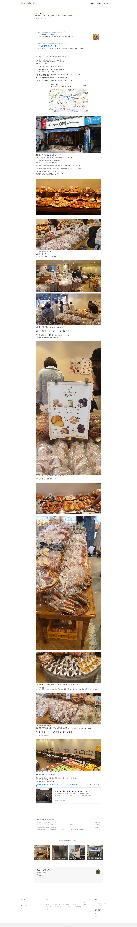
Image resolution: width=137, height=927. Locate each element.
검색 (114, 903)
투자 (68, 904)
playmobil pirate (64, 902)
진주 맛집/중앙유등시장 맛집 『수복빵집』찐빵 (47, 827)
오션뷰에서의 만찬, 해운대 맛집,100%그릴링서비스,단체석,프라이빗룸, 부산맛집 (60, 48)
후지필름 (80, 904)
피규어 (57, 906)
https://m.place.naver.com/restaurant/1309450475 (51, 43)
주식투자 (48, 904)
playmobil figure (87, 902)
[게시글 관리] (44, 813)
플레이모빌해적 (77, 906)
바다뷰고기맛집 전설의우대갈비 (48, 46)
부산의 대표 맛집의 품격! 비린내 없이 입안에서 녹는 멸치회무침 (56, 36)
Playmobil (69, 906)
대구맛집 (63, 906)
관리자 (74, 924)
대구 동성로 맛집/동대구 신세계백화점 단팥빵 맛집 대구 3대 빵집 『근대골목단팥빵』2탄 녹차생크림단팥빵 (60, 829)
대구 (47, 902)
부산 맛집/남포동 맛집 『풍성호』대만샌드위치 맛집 (48, 826)
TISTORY (69, 924)
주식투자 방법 (77, 902)
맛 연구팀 (39, 819)
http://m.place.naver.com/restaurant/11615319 (50, 32)
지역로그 (92, 3)
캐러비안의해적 (54, 902)
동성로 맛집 (62, 904)
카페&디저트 (44, 819)
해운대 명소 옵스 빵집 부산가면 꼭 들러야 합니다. (47, 822)
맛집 (47, 906)
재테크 (52, 906)
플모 (84, 906)
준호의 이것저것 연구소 (28, 3)
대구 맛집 (87, 904)
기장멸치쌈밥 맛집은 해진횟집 (47, 34)
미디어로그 (106, 3)
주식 (71, 902)
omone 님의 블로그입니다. (43, 872)
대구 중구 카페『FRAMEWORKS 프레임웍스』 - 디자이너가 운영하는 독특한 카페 (54, 824)
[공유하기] (42, 813)
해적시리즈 (54, 904)
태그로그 (99, 3)
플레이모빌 (73, 904)
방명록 (113, 3)
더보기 (47, 909)
